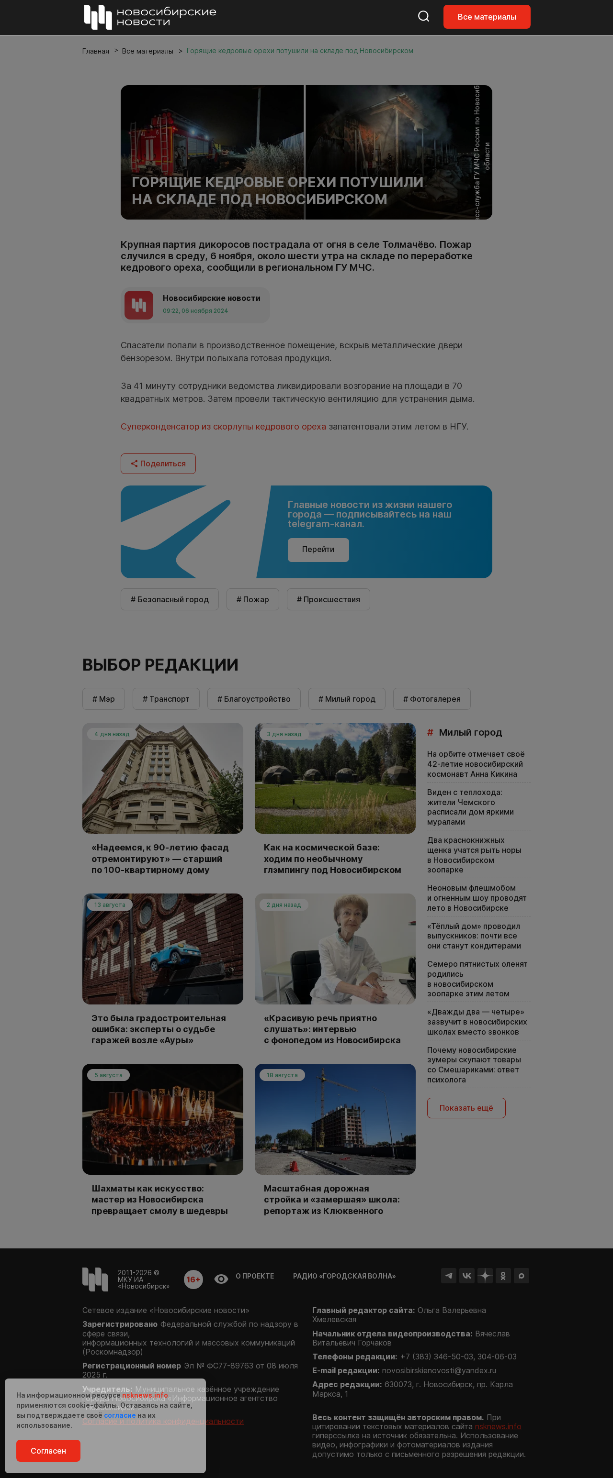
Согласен (48, 1451)
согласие (120, 1415)
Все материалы (487, 17)
